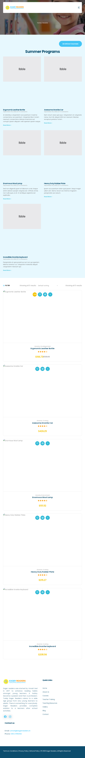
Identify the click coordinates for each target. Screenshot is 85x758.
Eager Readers (51, 751)
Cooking (45, 421)
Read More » (7, 125)
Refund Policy (34, 751)
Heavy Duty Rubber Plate (54, 183)
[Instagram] (10, 717)
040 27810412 (16, 734)
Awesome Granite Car (53, 109)
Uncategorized (45, 346)
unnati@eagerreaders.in (20, 731)
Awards (37, 346)
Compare (50, 294)
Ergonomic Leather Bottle (14, 109)
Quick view (45, 294)
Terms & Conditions (10, 751)
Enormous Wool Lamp (12, 183)
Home (39, 23)
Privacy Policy (24, 751)
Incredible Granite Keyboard (15, 257)
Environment (45, 495)
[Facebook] (5, 717)
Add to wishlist (40, 294)
